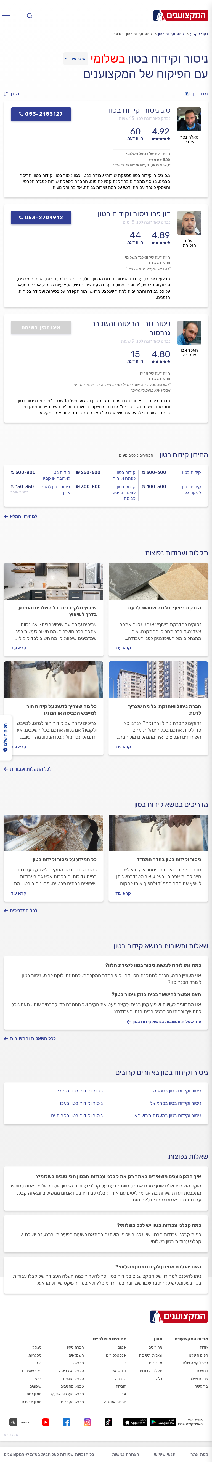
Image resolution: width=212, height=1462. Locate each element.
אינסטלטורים (116, 1355)
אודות (204, 1347)
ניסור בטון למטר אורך (55, 489)
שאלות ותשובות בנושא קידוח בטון (161, 946)
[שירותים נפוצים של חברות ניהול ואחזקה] (158, 682)
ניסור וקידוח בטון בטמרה (177, 1091)
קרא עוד (123, 647)
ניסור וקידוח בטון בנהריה (79, 1091)
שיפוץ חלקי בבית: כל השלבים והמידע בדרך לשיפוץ (57, 611)
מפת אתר (199, 1454)
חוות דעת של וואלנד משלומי (147, 257)
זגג (124, 1394)
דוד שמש (119, 1370)
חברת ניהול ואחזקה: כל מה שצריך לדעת (164, 709)
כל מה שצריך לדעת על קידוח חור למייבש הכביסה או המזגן (61, 709)
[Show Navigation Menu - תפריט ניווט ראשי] (8, 16)
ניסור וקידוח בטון (171, 34)
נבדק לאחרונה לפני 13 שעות (145, 118)
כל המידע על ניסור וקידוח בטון (65, 859)
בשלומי (108, 58)
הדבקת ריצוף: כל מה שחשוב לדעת (164, 608)
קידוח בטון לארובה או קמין (56, 475)
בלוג (159, 1378)
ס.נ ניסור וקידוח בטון (139, 110)
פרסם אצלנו (198, 1378)
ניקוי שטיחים (31, 1370)
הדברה (120, 1378)
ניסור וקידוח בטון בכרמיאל (175, 1103)
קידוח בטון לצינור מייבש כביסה (124, 492)
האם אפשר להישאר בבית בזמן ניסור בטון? (156, 994)
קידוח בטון (191, 472)
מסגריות (34, 1355)
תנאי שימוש (165, 1454)
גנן (124, 1363)
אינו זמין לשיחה (41, 327)
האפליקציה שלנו (195, 1363)
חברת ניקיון (75, 1347)
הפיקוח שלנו (198, 1355)
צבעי (37, 1378)
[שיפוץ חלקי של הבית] (53, 584)
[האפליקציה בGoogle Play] (163, 1422)
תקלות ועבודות (151, 1370)
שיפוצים (35, 1386)
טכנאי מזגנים (73, 1378)
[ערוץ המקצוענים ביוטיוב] (47, 1422)
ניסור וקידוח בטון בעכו (81, 1103)
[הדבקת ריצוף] (158, 584)
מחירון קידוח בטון (184, 455)
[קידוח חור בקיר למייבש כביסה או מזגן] (53, 682)
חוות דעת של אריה (155, 373)
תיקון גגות (33, 1394)
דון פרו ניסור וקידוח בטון (134, 213)
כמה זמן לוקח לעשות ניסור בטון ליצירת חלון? (153, 965)
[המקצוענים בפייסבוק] (67, 1422)
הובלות (121, 1386)
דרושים (202, 1370)
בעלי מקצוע (199, 34)
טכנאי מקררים (72, 1402)
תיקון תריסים (31, 1402)
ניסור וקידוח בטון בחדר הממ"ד (169, 859)
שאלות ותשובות (150, 1355)
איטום (122, 1347)
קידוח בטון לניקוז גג (191, 489)
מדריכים (155, 1363)
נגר (38, 1363)
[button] (14, 93)
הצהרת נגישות (125, 1454)
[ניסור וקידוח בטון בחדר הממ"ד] (158, 835)
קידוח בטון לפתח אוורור (124, 475)
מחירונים (155, 1347)
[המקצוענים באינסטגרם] (88, 1422)
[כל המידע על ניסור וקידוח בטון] (53, 835)
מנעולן (36, 1347)
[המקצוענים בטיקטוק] (108, 1422)
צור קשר (201, 1386)
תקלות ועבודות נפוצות (176, 553)
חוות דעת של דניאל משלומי (148, 153)
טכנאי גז (77, 1363)
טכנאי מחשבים (72, 1386)
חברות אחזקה (115, 1402)
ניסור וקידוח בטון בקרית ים (77, 1116)
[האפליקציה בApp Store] (135, 1422)
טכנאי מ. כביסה (71, 1370)
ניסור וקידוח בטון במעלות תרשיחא (167, 1116)
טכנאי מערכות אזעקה (66, 1394)
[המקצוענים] (180, 15)
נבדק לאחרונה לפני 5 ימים (147, 222)
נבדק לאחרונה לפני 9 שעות (146, 341)
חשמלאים (76, 1355)
